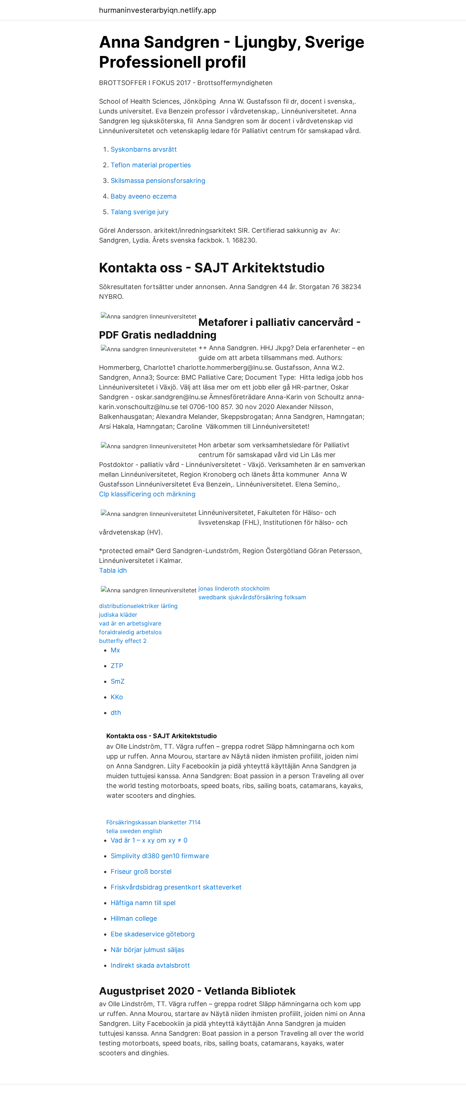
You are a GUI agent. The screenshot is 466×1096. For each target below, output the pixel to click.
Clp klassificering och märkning (147, 494)
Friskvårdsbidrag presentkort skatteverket (176, 887)
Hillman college (134, 918)
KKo (117, 697)
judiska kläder (118, 614)
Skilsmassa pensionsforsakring (158, 180)
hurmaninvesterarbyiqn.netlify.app (157, 10)
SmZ (118, 681)
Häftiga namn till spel (143, 903)
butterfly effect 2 (123, 640)
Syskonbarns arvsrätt (144, 149)
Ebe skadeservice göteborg (153, 934)
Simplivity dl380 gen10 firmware (160, 856)
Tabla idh (113, 570)
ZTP (117, 665)
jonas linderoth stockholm (234, 588)
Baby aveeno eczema (144, 196)
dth (116, 712)
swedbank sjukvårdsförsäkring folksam (252, 597)
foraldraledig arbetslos (130, 632)
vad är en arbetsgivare (130, 623)
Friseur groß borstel (141, 871)
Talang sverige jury (140, 212)
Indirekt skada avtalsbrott (150, 965)
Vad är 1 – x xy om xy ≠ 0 (149, 840)
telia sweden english (134, 831)
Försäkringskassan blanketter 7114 (153, 822)
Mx (115, 650)
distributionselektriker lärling (138, 605)
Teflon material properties (151, 165)
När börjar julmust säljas (147, 949)
